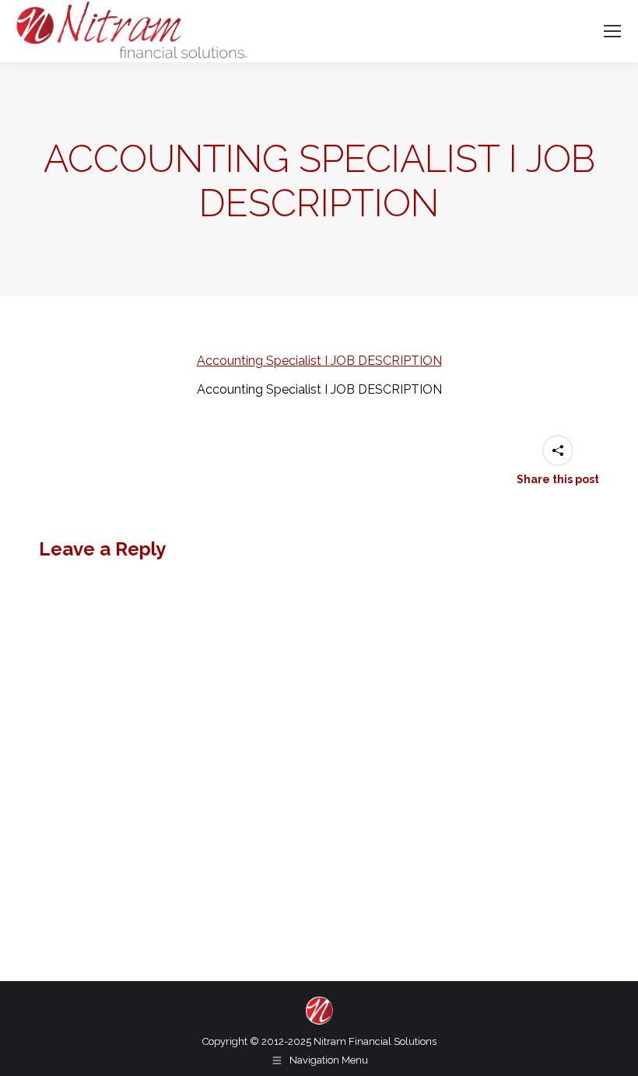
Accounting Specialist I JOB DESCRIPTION (319, 360)
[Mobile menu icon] (612, 31)
